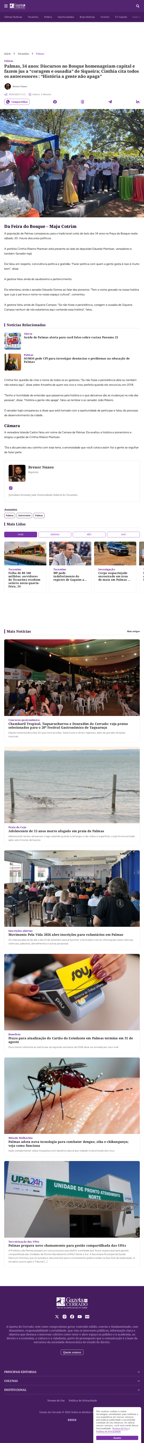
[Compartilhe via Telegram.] (110, 102)
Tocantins (33, 16)
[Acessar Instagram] (11, 488)
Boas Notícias (87, 16)
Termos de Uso (56, 1400)
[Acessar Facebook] (72, 1316)
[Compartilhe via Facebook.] (55, 102)
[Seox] (72, 1420)
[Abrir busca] (138, 6)
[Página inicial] (72, 1303)
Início (7, 53)
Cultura (137, 16)
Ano (123, 534)
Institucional (15, 1390)
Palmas (40, 53)
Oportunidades (66, 16)
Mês (89, 534)
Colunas (11, 1381)
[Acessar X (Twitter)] (57, 1316)
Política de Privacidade (83, 1400)
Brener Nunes (20, 86)
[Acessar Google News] (87, 1316)
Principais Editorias (20, 1372)
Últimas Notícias (13, 16)
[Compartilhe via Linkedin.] (138, 102)
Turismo (104, 16)
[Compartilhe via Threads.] (82, 102)
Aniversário (24, 515)
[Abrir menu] (6, 6)
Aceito (117, 1437)
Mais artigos (133, 631)
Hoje (21, 534)
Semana (54, 534)
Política (48, 16)
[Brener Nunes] (7, 86)
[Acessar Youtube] (79, 1316)
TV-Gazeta (121, 16)
